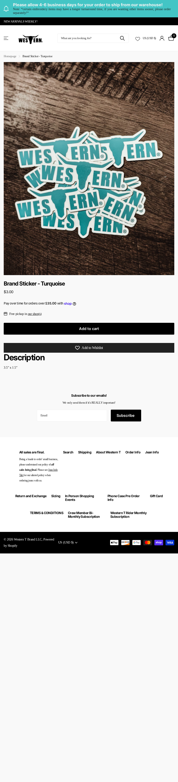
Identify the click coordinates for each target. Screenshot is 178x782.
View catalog (6, 38)
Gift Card (156, 496)
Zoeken (122, 38)
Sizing (55, 496)
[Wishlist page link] (137, 38)
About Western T (108, 452)
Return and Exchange (31, 496)
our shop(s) (35, 314)
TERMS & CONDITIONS (46, 513)
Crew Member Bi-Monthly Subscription (84, 514)
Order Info (132, 452)
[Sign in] (162, 38)
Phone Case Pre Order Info (124, 498)
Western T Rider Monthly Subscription (128, 514)
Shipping (85, 452)
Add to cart (89, 328)
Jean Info (152, 452)
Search (68, 452)
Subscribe (126, 415)
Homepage (10, 56)
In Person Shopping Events (79, 498)
